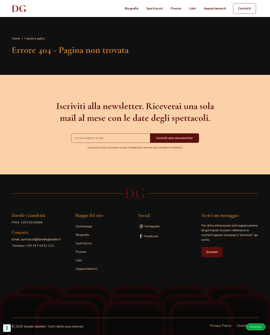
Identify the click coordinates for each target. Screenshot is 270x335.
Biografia (131, 8)
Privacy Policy (220, 326)
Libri (192, 8)
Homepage (84, 226)
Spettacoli (154, 8)
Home (16, 38)
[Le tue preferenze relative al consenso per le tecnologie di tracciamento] (7, 328)
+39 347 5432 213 (40, 246)
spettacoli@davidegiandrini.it (41, 239)
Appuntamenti (215, 8)
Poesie (176, 8)
